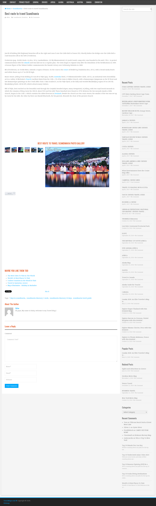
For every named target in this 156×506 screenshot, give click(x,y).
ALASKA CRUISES (128, 154)
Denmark (58, 93)
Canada (88, 2)
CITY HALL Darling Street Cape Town (135, 94)
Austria (80, 2)
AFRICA (124, 255)
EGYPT (124, 233)
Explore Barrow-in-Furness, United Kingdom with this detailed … (135, 319)
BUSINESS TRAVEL (128, 391)
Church (28, 79)
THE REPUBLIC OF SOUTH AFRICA (134, 241)
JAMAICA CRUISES (128, 120)
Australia (70, 2)
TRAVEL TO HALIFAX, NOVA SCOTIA (135, 187)
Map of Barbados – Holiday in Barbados (22, 285)
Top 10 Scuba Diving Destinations (134, 474)
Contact (13, 2)
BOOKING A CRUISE (129, 202)
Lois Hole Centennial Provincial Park (135, 226)
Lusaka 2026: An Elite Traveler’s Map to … (135, 300)
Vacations (25, 17)
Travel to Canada (128, 277)
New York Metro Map (129, 398)
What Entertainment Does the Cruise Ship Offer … (135, 172)
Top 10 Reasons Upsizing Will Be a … (136, 464)
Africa (53, 2)
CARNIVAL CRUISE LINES (131, 180)
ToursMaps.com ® (10, 501)
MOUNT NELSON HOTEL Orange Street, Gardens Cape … (136, 112)
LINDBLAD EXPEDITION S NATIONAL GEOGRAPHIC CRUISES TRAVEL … (135, 210)
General (36, 2)
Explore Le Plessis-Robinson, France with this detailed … (135, 338)
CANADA (125, 292)
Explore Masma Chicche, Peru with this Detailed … (136, 329)
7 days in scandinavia (17, 298)
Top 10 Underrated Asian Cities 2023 (135, 455)
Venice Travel (127, 383)
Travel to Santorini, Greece (18, 283)
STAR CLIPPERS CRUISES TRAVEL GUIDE (136, 87)
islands (27, 63)
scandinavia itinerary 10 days (61, 298)
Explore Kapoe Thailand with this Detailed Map (134, 310)
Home (4, 2)
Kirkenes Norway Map (143, 435)
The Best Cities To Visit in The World (21, 276)
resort (66, 70)
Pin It (47, 291)
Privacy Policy (24, 2)
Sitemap (7, 503)
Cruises (44, 2)
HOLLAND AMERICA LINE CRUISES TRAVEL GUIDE (134, 162)
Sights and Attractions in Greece (134, 369)
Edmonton (98, 2)
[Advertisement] (61, 35)
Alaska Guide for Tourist (131, 285)
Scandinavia (17, 8)
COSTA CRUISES (127, 146)
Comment (8, 333)
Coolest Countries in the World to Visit (22, 280)
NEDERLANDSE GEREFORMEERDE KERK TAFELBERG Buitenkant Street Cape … (136, 102)
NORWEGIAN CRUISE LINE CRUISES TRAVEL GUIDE (135, 129)
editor (8, 17)
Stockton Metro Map (129, 376)
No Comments (35, 17)
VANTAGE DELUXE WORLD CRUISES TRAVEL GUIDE (135, 138)
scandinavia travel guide (82, 298)
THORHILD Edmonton (130, 219)
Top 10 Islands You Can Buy (132, 445)
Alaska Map (126, 263)
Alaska (60, 2)
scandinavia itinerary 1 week (37, 298)
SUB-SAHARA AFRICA (130, 248)
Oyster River (137, 427)
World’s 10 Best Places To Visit (19, 278)
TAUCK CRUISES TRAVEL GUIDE (133, 195)
